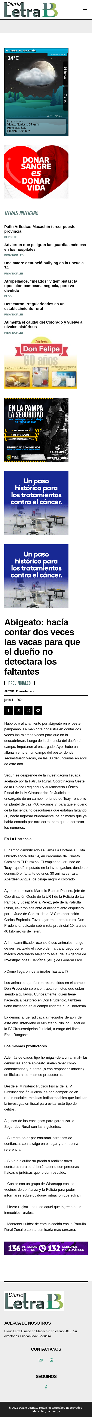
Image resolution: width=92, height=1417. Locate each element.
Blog (8, 296)
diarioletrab (25, 691)
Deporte (10, 237)
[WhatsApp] (28, 710)
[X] (18, 710)
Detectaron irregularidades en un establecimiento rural (34, 306)
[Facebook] (8, 710)
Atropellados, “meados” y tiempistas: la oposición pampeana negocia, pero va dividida (40, 286)
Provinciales (19, 683)
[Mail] (40, 1360)
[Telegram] (38, 710)
